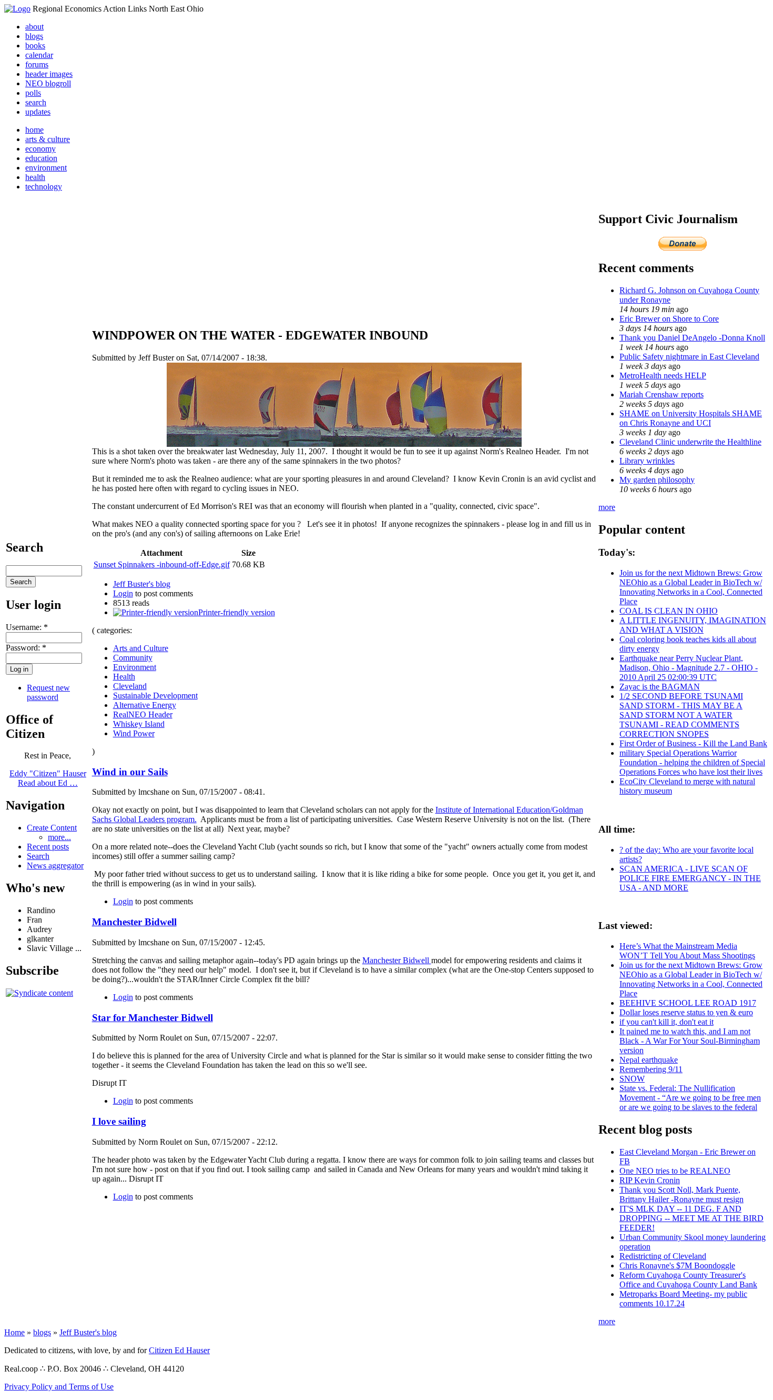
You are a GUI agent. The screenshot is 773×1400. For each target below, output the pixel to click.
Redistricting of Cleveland (662, 1256)
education (41, 158)
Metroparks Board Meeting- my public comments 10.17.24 (683, 1298)
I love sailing (119, 1121)
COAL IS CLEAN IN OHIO (668, 610)
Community (132, 657)
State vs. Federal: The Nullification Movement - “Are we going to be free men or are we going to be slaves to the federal (690, 1098)
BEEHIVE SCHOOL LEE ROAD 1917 (687, 1002)
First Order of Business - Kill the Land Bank (693, 743)
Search (38, 856)
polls (33, 92)
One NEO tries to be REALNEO (674, 1170)
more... (59, 837)
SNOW (632, 1078)
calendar (39, 55)
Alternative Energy (144, 705)
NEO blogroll (48, 83)
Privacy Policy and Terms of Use (59, 1386)
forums (36, 64)
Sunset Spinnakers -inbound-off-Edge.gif (162, 564)
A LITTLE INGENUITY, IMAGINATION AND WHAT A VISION (692, 625)
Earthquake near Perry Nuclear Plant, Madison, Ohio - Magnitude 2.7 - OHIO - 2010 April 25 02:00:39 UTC (688, 668)
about (34, 26)
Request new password (48, 692)
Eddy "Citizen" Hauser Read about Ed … (47, 778)
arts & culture (47, 139)
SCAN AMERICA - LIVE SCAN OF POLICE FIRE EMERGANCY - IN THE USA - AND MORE (690, 878)
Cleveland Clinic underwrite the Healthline (690, 441)
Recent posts (48, 846)
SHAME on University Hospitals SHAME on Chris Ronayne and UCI (690, 418)
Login (123, 593)
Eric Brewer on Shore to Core (669, 318)
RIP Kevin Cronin (649, 1180)
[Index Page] (17, 8)
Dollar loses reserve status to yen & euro (686, 1012)
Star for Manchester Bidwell (152, 1017)
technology (43, 186)
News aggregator (55, 865)
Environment (134, 667)
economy (40, 148)
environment (46, 167)
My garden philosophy (657, 479)
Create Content (52, 827)
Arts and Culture (140, 648)
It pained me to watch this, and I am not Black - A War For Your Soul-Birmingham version (689, 1041)
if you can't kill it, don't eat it (666, 1021)
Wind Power (134, 733)
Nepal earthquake (648, 1059)
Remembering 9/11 (651, 1069)
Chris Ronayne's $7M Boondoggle (677, 1265)
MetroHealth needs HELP (662, 375)
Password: (26, 647)
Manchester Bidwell (134, 921)
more (606, 507)
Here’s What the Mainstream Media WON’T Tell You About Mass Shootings (687, 951)
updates (37, 111)
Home (14, 1332)
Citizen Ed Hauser (179, 1350)
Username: (27, 627)
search (35, 102)
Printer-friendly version (236, 612)
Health (124, 676)
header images (49, 73)
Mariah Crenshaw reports (661, 394)
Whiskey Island (139, 723)
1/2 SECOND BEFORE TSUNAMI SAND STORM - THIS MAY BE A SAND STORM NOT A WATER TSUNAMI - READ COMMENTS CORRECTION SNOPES (681, 715)
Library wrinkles (647, 460)
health (35, 177)
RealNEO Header (142, 714)
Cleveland (130, 686)
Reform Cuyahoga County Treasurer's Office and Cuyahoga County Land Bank (688, 1280)
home (34, 129)
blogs (34, 36)
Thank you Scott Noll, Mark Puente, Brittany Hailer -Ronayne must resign (681, 1194)
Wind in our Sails (130, 771)
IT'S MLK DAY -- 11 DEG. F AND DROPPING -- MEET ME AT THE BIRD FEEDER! (691, 1218)
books (35, 45)
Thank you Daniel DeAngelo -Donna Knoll (692, 337)
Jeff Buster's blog (141, 583)
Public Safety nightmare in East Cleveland (689, 356)
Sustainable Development (155, 695)
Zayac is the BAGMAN (659, 686)
